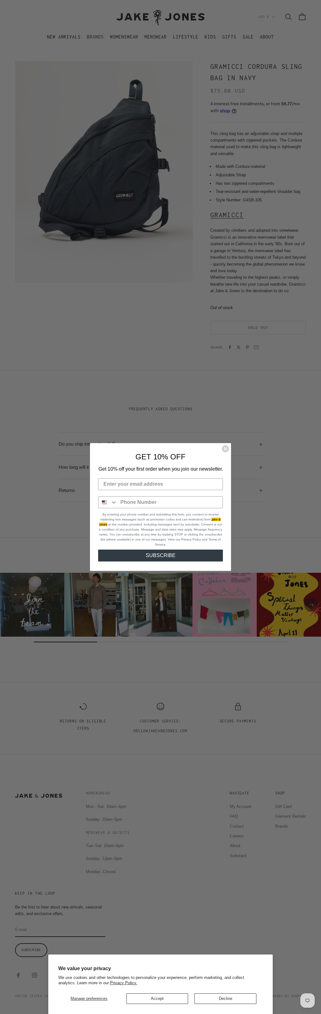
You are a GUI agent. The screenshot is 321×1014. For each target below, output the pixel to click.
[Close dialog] (225, 449)
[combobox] (107, 502)
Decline (225, 998)
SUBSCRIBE (161, 555)
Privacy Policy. (123, 982)
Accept (157, 998)
